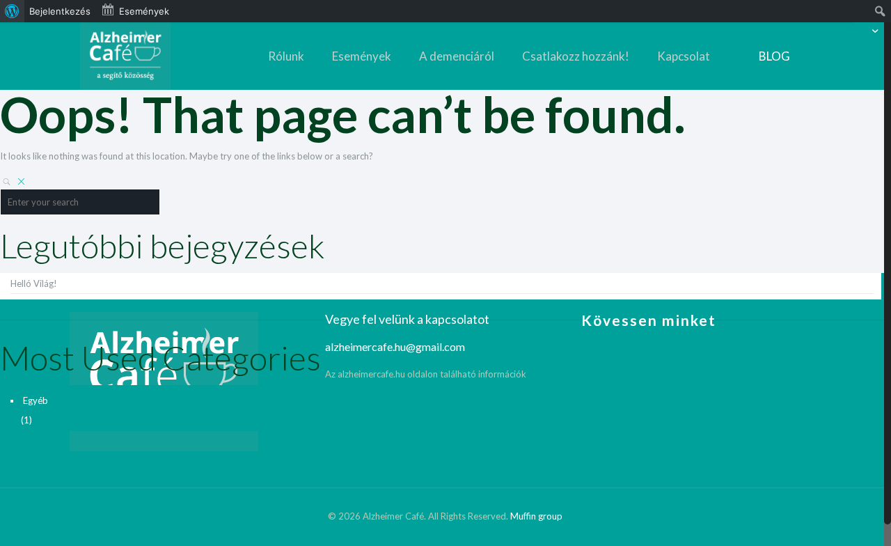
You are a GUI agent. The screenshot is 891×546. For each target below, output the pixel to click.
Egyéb (35, 400)
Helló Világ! (33, 283)
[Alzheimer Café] (125, 56)
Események (144, 11)
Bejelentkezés (59, 11)
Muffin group (536, 516)
